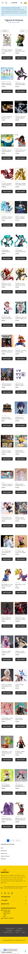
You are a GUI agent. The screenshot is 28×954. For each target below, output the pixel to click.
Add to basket (7, 58)
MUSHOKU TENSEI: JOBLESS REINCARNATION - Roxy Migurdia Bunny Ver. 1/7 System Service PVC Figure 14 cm (20, 685)
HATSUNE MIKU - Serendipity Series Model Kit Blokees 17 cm (7, 251)
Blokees (17, 81)
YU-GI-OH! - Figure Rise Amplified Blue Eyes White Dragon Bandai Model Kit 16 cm (20, 117)
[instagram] (5, 893)
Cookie (17, 932)
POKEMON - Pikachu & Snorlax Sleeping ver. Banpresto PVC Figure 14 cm (7, 150)
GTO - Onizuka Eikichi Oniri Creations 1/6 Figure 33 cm (6, 551)
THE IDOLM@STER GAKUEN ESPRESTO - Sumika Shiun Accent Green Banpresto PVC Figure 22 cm (6, 785)
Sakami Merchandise (6, 81)
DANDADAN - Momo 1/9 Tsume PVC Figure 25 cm (20, 318)
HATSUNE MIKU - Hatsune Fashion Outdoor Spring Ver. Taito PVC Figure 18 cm (20, 719)
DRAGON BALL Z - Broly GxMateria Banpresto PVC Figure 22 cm (7, 752)
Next (20, 840)
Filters (5, 31)
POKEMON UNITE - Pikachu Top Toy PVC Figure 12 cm (19, 451)
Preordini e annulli (7, 932)
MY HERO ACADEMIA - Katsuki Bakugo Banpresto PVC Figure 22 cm (20, 752)
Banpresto (4, 148)
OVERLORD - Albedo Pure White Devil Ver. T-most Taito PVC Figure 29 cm (20, 652)
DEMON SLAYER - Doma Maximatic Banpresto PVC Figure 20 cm (20, 819)
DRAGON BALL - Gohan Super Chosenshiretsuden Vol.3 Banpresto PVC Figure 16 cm (20, 585)
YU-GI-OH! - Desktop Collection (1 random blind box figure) (6, 451)
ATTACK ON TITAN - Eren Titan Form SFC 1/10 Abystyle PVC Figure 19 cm (20, 150)
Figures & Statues (7, 844)
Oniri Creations (5, 549)
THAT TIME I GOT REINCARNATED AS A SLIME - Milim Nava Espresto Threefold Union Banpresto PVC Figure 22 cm (20, 785)
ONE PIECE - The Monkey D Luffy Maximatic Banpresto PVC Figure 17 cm (20, 351)
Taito (16, 482)
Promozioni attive (9, 928)
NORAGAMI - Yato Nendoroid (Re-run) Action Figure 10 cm (19, 418)
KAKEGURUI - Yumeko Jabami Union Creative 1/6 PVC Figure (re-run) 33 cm (20, 618)
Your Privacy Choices (11, 950)
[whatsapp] (8, 893)
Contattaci (20, 928)
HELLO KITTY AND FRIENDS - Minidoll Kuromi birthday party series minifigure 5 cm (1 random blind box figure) (20, 384)
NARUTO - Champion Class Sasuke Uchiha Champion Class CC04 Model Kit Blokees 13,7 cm (20, 217)
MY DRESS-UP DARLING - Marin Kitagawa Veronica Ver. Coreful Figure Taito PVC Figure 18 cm (7, 685)
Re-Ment (3, 449)
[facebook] (2, 893)
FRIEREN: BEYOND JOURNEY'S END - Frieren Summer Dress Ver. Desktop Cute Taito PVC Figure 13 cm (20, 485)
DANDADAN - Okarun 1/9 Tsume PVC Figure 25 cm (7, 351)
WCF (2, 848)
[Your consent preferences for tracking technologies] (25, 951)
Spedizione (9, 930)
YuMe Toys (17, 382)
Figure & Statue (5, 856)
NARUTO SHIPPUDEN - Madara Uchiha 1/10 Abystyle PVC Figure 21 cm (7, 618)
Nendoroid (4, 850)
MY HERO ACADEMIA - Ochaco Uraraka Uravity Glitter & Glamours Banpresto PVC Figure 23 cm (7, 318)
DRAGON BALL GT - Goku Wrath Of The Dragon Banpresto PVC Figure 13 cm (7, 585)
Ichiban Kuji (4, 853)
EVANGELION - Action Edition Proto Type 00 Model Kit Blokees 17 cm (20, 284)
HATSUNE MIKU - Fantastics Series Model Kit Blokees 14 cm (20, 251)
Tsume (16, 315)
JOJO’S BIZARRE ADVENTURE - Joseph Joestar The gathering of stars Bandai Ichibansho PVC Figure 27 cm (20, 50)
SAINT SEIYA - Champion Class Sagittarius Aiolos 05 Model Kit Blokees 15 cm (20, 184)
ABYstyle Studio (18, 148)
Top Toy (17, 449)
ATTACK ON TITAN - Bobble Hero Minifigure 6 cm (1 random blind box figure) (7, 418)
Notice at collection (7, 952)
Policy (23, 932)
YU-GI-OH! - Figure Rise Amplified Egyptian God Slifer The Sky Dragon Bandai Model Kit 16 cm (7, 184)
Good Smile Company (20, 415)
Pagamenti (18, 930)
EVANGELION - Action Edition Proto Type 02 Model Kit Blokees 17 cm (7, 284)
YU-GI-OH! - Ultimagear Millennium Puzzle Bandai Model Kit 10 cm (7, 117)
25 (17, 840)
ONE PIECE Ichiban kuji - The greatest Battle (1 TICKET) (7, 384)
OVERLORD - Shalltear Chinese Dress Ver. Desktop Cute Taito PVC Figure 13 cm (7, 652)
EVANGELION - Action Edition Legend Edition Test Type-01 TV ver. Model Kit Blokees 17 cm (20, 84)
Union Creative (18, 616)
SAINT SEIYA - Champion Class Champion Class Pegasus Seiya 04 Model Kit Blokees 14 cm (7, 217)
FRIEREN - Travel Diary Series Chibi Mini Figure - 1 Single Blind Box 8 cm (7, 84)
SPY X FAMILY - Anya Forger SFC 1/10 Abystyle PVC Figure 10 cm (20, 551)
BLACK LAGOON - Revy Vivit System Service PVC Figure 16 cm (7, 518)
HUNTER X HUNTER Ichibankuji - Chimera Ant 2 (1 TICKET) (20, 518)
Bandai (3, 48)
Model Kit (3, 859)
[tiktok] (12, 893)
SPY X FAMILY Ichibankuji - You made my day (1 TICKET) (7, 50)
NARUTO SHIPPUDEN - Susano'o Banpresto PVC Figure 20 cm (7, 819)
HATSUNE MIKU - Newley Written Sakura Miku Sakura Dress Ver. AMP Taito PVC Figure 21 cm (7, 719)
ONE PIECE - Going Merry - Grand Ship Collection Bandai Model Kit (7, 485)
